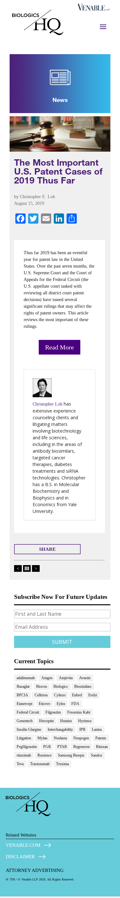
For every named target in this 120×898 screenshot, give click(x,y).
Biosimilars (83, 686)
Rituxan (102, 746)
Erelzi (92, 695)
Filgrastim (53, 712)
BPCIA (22, 695)
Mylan (42, 738)
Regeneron (81, 746)
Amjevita (66, 678)
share (47, 549)
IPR (82, 729)
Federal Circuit (28, 712)
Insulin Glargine (29, 729)
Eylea (61, 703)
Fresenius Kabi (78, 712)
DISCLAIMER (20, 856)
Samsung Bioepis (71, 755)
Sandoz (96, 755)
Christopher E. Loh (37, 196)
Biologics (60, 686)
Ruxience (44, 755)
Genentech (25, 721)
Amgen (46, 678)
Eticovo (44, 703)
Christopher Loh (47, 404)
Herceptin (46, 721)
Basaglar (23, 686)
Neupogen (81, 738)
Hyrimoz (85, 721)
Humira (66, 721)
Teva (20, 764)
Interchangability (60, 729)
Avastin (85, 678)
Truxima (62, 764)
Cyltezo (60, 695)
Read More (59, 347)
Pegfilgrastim (27, 746)
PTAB (62, 746)
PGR (47, 746)
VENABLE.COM (23, 845)
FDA (75, 703)
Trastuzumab (40, 764)
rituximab (24, 755)
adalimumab (26, 678)
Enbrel (77, 695)
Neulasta (60, 738)
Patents (100, 738)
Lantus (97, 729)
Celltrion (41, 695)
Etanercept (24, 703)
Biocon (41, 686)
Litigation (24, 738)
